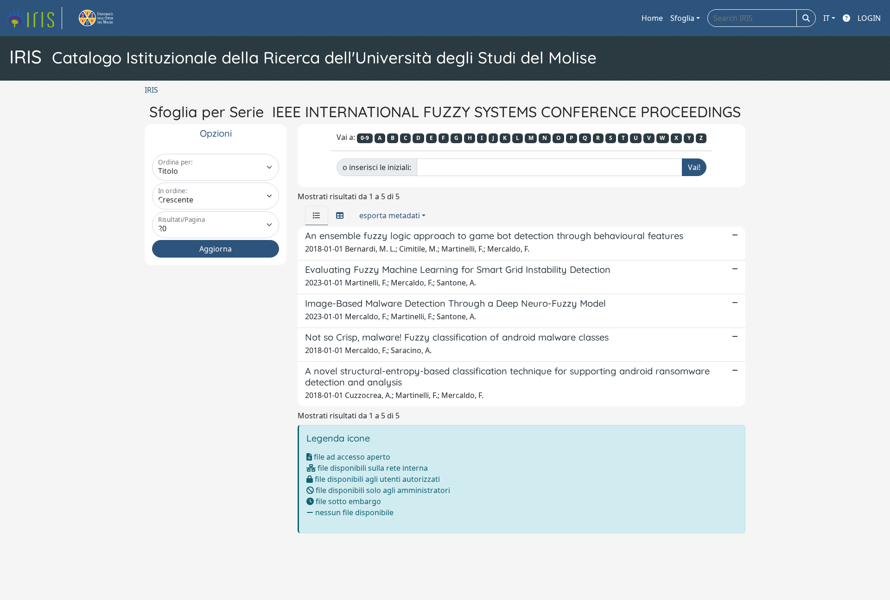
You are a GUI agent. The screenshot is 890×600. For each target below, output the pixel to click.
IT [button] (826, 18)
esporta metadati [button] (389, 215)
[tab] (316, 215)
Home (652, 18)
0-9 (365, 138)
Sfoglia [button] (682, 18)
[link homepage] (34, 18)
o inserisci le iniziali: (377, 167)
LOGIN (869, 18)
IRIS (151, 90)
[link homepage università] (107, 18)
